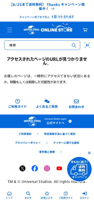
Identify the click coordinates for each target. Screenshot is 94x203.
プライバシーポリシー (28, 142)
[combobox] (42, 45)
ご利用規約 (25, 134)
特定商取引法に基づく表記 (59, 134)
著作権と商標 (47, 152)
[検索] (74, 45)
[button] (9, 30)
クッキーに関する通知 (66, 142)
